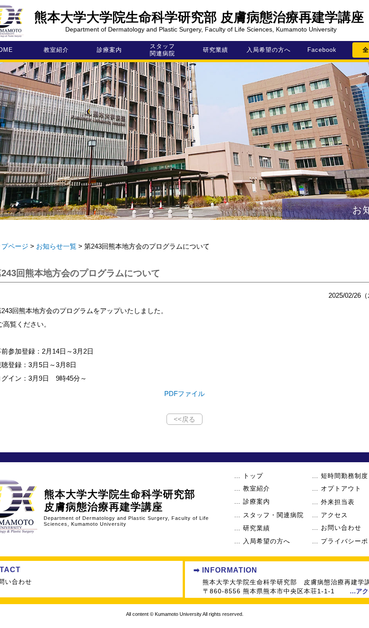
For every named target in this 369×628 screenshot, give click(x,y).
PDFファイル (184, 393)
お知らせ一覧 (56, 246)
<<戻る (184, 419)
